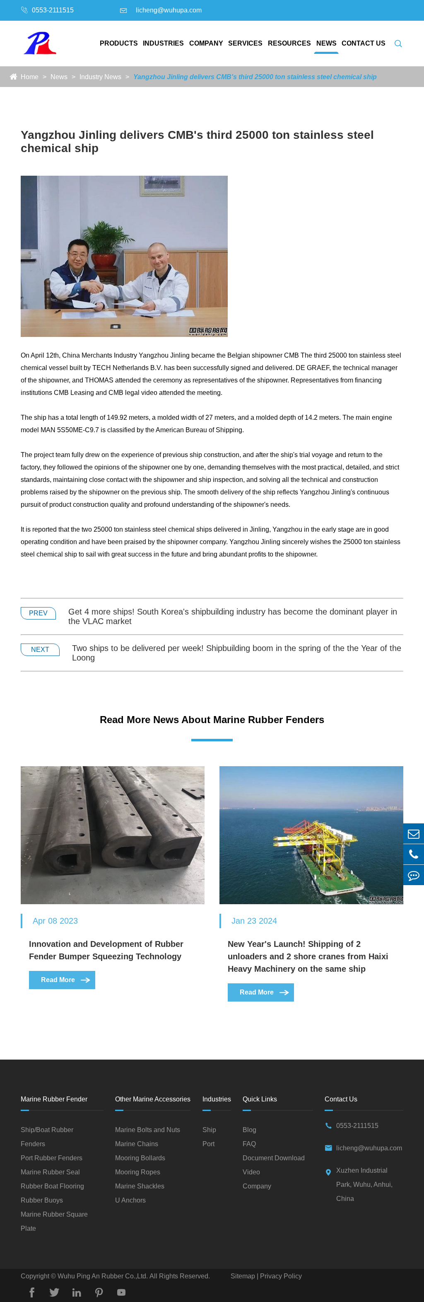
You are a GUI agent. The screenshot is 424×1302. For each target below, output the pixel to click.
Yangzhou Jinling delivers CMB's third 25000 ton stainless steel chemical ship (255, 76)
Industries (163, 43)
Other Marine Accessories (152, 1099)
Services (245, 43)
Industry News (100, 76)
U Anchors (130, 1200)
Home (30, 76)
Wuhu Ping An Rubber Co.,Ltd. (103, 1276)
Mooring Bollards (140, 1158)
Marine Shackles (139, 1186)
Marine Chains (136, 1144)
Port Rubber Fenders (51, 1158)
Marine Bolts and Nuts (147, 1130)
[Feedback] (413, 875)
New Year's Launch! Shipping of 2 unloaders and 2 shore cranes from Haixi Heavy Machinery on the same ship (308, 956)
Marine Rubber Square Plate (54, 1221)
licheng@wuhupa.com (169, 10)
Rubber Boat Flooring (52, 1186)
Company (206, 43)
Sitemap (244, 1276)
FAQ (249, 1144)
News (326, 43)
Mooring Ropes (137, 1172)
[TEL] (413, 854)
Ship (209, 1130)
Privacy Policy (280, 1276)
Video (251, 1172)
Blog (249, 1130)
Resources (289, 43)
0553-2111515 (53, 10)
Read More (66, 979)
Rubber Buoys (42, 1200)
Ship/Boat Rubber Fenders (47, 1136)
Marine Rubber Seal (50, 1172)
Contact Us (363, 43)
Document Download (274, 1158)
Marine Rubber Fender (54, 1099)
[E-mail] (413, 833)
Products (119, 43)
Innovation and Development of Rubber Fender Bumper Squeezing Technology (106, 950)
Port (208, 1144)
